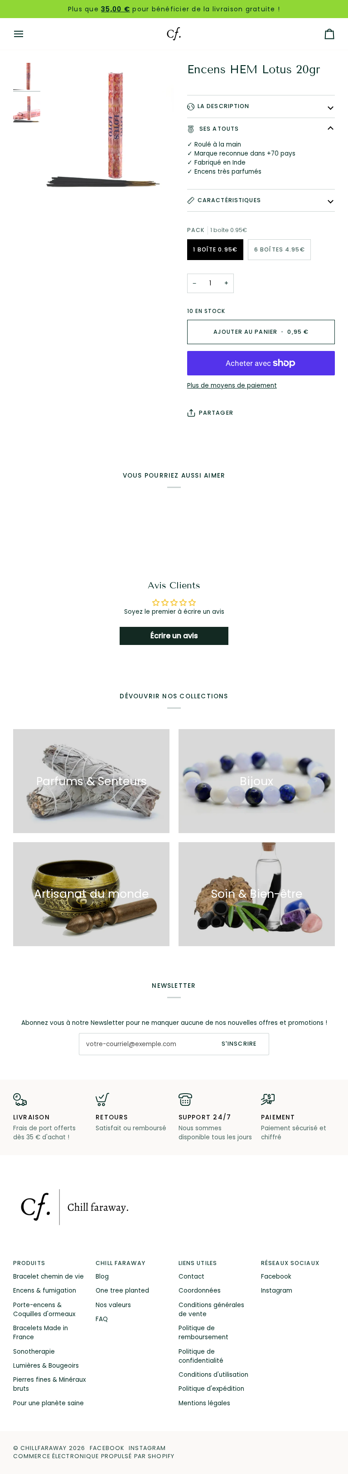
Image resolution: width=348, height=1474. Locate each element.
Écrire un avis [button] (174, 635)
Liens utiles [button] (198, 1263)
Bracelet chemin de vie (48, 1276)
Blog (102, 1276)
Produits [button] (29, 1263)
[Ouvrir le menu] (26, 34)
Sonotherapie (34, 1351)
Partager (216, 413)
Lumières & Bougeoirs (46, 1365)
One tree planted (122, 1290)
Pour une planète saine (48, 1403)
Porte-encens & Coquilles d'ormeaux (44, 1309)
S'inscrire (239, 1043)
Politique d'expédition (211, 1388)
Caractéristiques (229, 200)
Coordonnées (200, 1290)
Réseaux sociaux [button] (290, 1263)
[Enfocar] (109, 128)
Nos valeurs (113, 1305)
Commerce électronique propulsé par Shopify (93, 1456)
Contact (191, 1276)
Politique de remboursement (203, 1332)
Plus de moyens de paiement (232, 385)
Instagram (276, 1290)
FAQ (102, 1319)
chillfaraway (43, 1448)
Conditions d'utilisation (213, 1374)
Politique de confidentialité (201, 1356)
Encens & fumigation (44, 1290)
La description (224, 106)
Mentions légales (204, 1403)
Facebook (276, 1276)
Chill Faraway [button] (120, 1263)
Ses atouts (218, 129)
